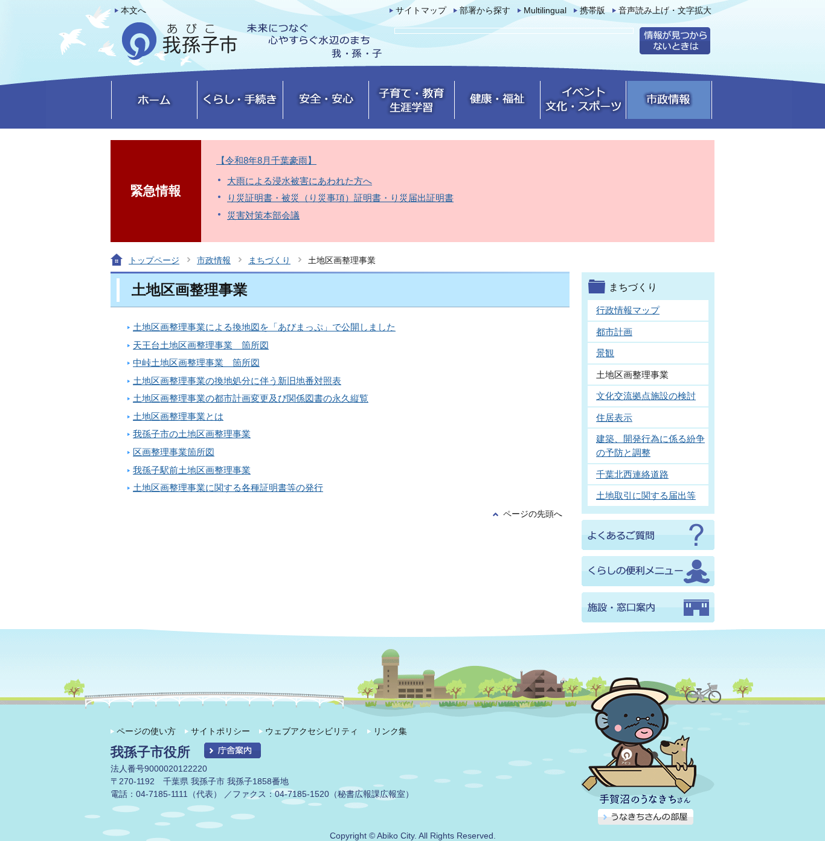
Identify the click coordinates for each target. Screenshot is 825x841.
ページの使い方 (146, 731)
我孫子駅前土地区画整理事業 (192, 470)
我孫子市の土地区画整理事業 (192, 434)
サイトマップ (421, 10)
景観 (605, 353)
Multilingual (545, 10)
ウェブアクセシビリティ (311, 731)
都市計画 (614, 332)
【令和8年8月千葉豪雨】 (266, 160)
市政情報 (214, 260)
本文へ (133, 10)
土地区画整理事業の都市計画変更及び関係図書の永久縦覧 (250, 398)
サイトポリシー (220, 731)
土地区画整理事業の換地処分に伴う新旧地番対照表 (237, 381)
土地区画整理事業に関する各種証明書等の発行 (228, 487)
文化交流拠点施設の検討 (646, 396)
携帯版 (592, 10)
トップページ (154, 260)
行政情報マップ (628, 310)
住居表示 (614, 417)
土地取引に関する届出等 (646, 495)
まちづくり (269, 260)
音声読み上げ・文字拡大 (664, 10)
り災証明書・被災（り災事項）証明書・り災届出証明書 (340, 198)
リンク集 (390, 731)
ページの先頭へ (532, 514)
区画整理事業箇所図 (173, 452)
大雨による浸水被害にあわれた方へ (299, 181)
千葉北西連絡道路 (632, 474)
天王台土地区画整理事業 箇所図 (201, 345)
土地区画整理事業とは (178, 416)
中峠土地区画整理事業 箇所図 (196, 362)
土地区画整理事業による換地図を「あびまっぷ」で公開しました (264, 327)
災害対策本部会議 (263, 215)
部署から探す (485, 10)
